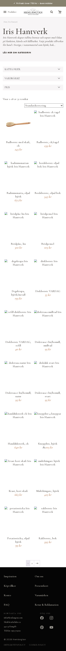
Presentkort (41, 585)
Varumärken (41, 595)
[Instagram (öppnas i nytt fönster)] (53, 620)
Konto (7, 595)
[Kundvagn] (60, 12)
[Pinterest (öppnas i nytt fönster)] (44, 629)
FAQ (6, 604)
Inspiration (10, 576)
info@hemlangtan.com (13, 617)
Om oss (39, 576)
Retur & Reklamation (47, 604)
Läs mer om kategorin (17, 52)
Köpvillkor (10, 585)
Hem (5, 22)
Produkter (12, 12)
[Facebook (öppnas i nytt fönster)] (44, 620)
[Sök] (51, 12)
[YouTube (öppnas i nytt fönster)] (53, 629)
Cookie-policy (37, 645)
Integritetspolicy (14, 645)
